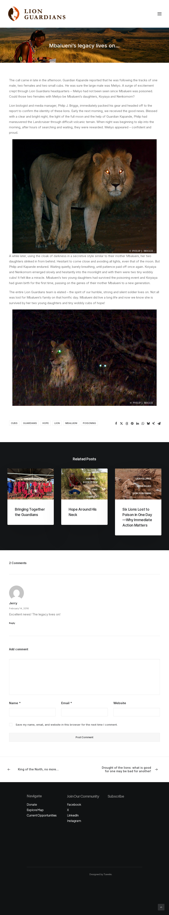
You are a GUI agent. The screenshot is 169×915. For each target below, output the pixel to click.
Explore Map (35, 810)
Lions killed (144, 486)
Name (15, 703)
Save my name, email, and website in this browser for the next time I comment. (66, 724)
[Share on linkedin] (137, 423)
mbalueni (71, 423)
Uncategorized (34, 478)
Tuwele (107, 874)
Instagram (74, 821)
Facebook (74, 804)
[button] (159, 14)
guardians (30, 423)
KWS (94, 489)
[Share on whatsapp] (142, 423)
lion (57, 423)
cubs (14, 423)
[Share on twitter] (121, 423)
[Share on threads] (126, 423)
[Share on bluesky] (148, 423)
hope (45, 423)
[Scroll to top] (161, 907)
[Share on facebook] (116, 423)
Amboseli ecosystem (90, 480)
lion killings (143, 478)
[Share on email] (158, 423)
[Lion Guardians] (36, 14)
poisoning (89, 423)
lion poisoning (142, 493)
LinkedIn (73, 815)
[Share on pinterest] (132, 423)
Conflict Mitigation (90, 498)
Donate (32, 804)
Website (119, 703)
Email (66, 703)
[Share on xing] (153, 423)
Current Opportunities (41, 815)
